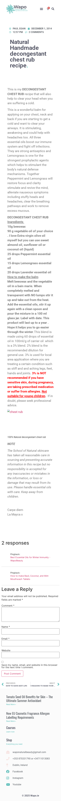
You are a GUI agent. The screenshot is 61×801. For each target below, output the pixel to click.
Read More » (11, 704)
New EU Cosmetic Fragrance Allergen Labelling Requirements (28, 715)
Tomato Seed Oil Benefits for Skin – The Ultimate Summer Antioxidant (29, 698)
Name (5, 627)
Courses (10, 727)
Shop (9, 740)
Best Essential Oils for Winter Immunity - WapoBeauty (30, 559)
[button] (41, 8)
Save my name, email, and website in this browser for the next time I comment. (29, 666)
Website (5, 650)
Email (5, 638)
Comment (7, 605)
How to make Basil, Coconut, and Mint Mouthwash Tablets (29, 577)
